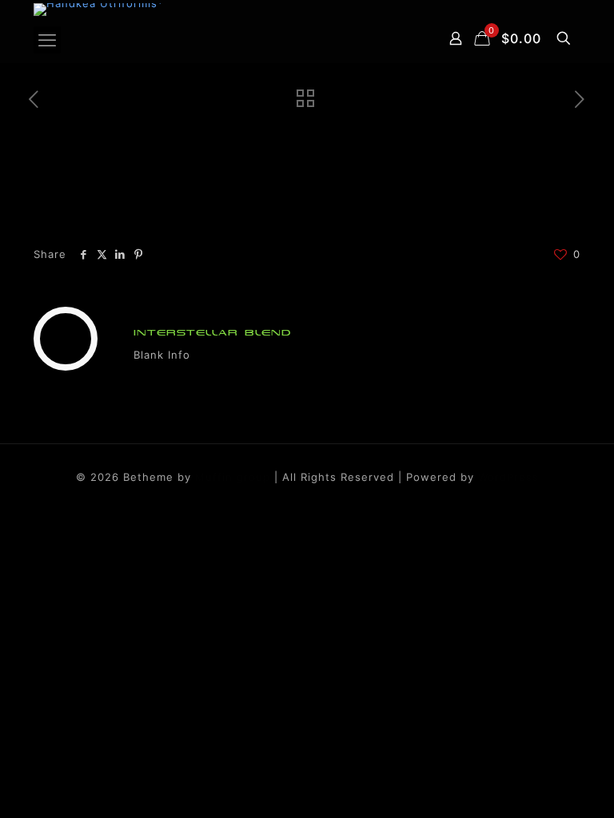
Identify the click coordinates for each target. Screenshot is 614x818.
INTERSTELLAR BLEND (213, 332)
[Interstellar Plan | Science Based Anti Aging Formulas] (99, 9)
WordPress (508, 477)
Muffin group (232, 477)
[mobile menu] (47, 40)
